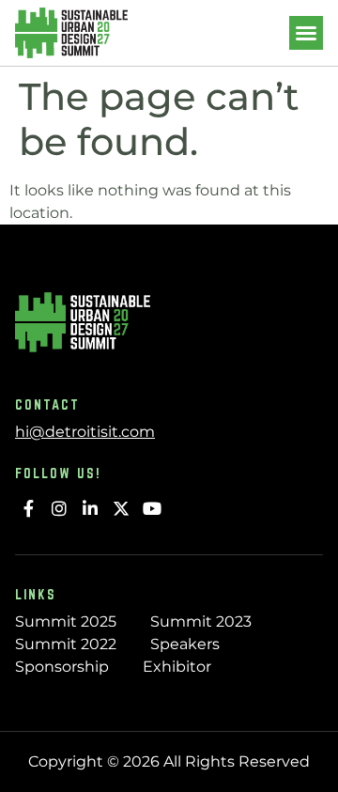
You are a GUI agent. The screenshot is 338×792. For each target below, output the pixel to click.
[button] (306, 33)
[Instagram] (59, 508)
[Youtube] (151, 508)
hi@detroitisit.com (85, 432)
